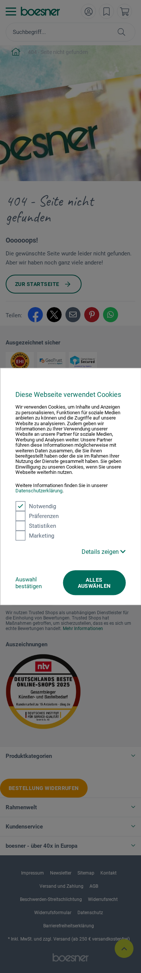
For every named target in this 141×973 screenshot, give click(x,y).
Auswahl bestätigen (28, 582)
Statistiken (42, 525)
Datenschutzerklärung (38, 490)
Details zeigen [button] (101, 551)
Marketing (41, 535)
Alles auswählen (94, 582)
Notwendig (42, 506)
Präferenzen (44, 515)
